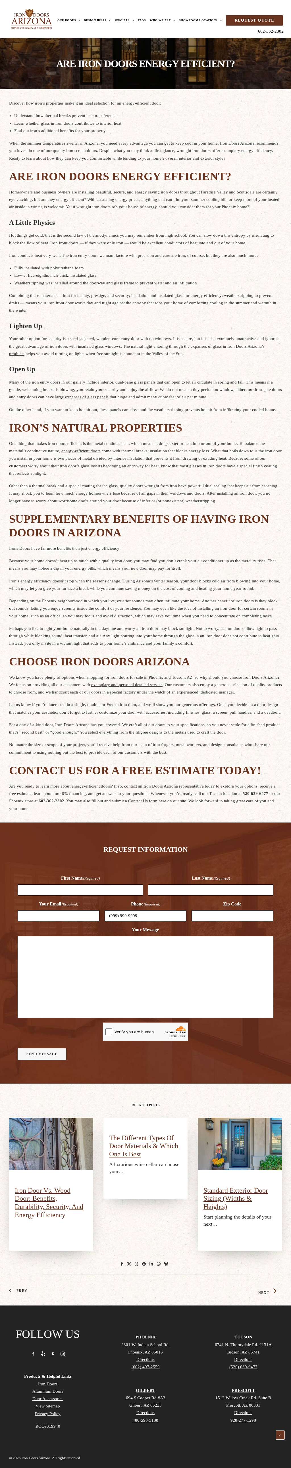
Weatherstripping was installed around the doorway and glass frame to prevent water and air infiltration (105, 283)
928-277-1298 (243, 1420)
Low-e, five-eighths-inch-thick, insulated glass (55, 275)
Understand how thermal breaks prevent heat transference (65, 115)
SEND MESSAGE (41, 1054)
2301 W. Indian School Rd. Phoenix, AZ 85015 (145, 1352)
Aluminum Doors (47, 1391)
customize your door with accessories (132, 712)
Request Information (145, 849)
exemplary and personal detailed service (127, 684)
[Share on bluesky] (166, 1264)
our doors (92, 692)
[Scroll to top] (280, 1434)
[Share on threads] (136, 1264)
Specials (122, 20)
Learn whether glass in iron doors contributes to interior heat (67, 123)
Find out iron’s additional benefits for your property (60, 130)
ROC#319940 (48, 1426)
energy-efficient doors (81, 451)
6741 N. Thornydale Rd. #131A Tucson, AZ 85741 (243, 1352)
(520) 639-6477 (243, 1367)
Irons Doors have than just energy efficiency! (65, 548)
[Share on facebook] (122, 1264)
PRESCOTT (243, 1390)
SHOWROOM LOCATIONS (198, 20)
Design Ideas (95, 20)
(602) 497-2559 (146, 1367)
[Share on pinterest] (144, 1264)
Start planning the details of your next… (237, 1220)
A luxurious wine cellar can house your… (144, 1167)
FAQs (142, 20)
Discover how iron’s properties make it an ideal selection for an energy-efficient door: (85, 103)
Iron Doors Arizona (237, 143)
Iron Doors (47, 1384)
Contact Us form (142, 801)
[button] (51, 1144)
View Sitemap (48, 1406)
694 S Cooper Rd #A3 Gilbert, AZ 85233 (145, 1405)
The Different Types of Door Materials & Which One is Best (143, 1146)
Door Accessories (47, 1398)
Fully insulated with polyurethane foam (49, 268)
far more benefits (56, 548)
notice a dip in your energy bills (66, 568)
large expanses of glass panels (82, 397)
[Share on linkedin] (151, 1264)
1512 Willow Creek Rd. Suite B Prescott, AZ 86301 (243, 1405)
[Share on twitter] (129, 1264)
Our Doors (66, 20)
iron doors (170, 192)
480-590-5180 (145, 1420)
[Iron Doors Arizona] (31, 19)
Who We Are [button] (160, 20)
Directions (145, 1359)
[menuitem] (70, 20)
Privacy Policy (48, 1413)
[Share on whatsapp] (158, 1264)
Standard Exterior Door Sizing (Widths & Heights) (235, 1199)
